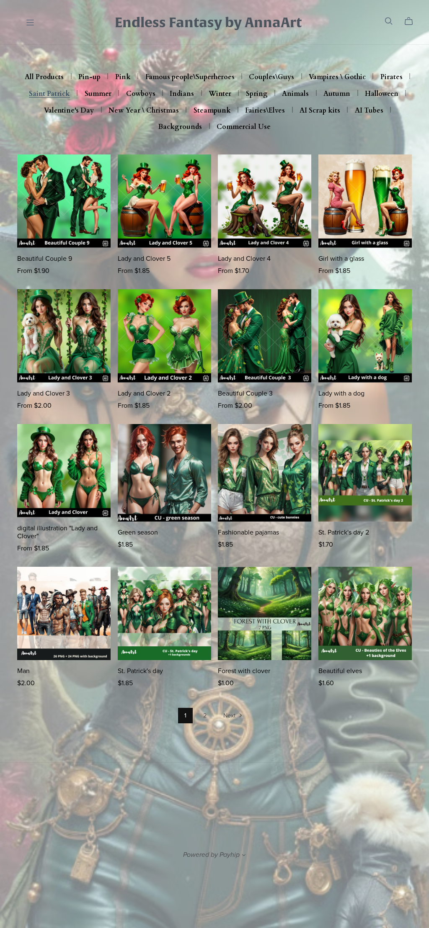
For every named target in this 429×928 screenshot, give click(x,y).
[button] (243, 856)
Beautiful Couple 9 (44, 258)
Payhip (230, 855)
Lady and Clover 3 (43, 393)
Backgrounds (180, 127)
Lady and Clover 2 (144, 393)
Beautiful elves (340, 671)
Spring (257, 94)
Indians (182, 94)
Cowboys (140, 94)
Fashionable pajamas (248, 532)
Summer (98, 94)
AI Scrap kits (320, 111)
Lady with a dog (341, 393)
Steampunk (212, 111)
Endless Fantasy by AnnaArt (208, 22)
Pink (123, 77)
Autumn (336, 94)
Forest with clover (244, 671)
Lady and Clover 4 (244, 258)
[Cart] (412, 21)
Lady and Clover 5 (144, 258)
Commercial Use (244, 127)
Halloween (381, 94)
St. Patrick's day (140, 671)
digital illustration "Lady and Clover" (57, 532)
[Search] (389, 21)
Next (230, 715)
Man (23, 671)
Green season (138, 532)
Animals (295, 94)
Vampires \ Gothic (337, 77)
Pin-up (89, 77)
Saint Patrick (49, 94)
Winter (220, 94)
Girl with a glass (341, 258)
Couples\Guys (271, 77)
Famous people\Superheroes (190, 77)
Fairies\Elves (265, 111)
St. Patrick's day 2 (343, 532)
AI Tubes (369, 111)
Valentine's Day (69, 111)
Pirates (391, 77)
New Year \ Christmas (144, 111)
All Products (44, 77)
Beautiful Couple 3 (245, 393)
